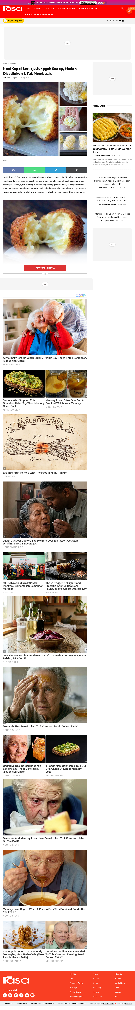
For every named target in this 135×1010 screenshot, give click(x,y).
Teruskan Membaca (45, 268)
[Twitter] (113, 20)
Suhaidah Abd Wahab (101, 155)
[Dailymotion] (122, 20)
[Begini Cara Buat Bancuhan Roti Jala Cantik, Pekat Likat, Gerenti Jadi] (112, 127)
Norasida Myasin (12, 78)
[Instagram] (110, 20)
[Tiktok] (116, 20)
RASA (5, 63)
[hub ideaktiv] (129, 7)
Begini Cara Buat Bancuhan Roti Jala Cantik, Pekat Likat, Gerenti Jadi (112, 149)
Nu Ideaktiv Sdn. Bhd (108, 1003)
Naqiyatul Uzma (107, 221)
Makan (13, 63)
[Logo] (12, 8)
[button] (122, 8)
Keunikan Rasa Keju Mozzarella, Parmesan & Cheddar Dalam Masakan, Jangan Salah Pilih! (112, 180)
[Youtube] (119, 20)
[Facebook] (107, 20)
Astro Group (128, 1003)
